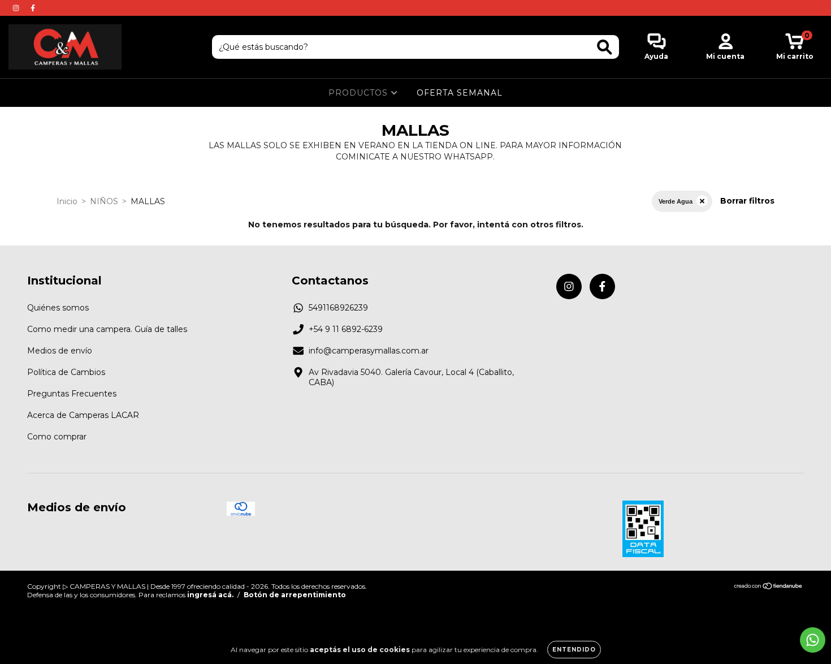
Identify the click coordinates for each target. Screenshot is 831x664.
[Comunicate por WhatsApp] (812, 640)
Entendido (574, 649)
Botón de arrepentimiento (295, 594)
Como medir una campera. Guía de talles (107, 329)
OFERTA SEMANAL (460, 93)
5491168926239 (338, 308)
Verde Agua (675, 201)
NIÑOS (104, 201)
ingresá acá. (210, 594)
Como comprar (56, 437)
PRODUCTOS (359, 93)
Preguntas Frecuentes (71, 394)
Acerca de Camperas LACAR (83, 415)
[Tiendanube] (768, 587)
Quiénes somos (58, 308)
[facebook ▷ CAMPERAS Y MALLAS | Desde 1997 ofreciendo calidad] (32, 8)
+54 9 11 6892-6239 (346, 329)
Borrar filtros (747, 201)
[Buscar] (604, 47)
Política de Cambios (66, 372)
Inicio (67, 201)
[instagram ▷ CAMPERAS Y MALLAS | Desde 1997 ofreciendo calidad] (16, 8)
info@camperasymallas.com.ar (369, 351)
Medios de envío (59, 351)
